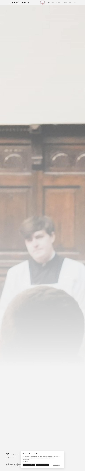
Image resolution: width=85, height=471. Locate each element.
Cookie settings (56, 465)
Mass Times (51, 2)
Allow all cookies (29, 465)
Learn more (25, 461)
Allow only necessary (42, 465)
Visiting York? (67, 2)
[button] (74, 2)
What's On (59, 2)
